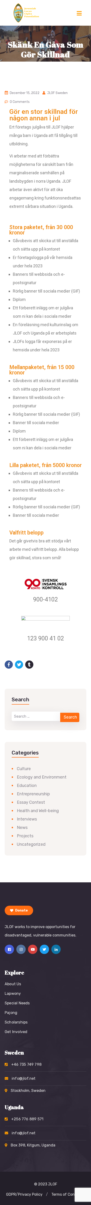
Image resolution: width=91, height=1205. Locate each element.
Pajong (11, 1012)
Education (27, 785)
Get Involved (16, 1032)
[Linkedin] (56, 949)
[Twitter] (44, 949)
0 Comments (20, 102)
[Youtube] (32, 949)
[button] (47, 1194)
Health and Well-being (38, 810)
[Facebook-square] (9, 949)
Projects (25, 835)
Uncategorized (31, 844)
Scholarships (16, 1022)
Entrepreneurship (33, 793)
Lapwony (13, 993)
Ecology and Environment (41, 777)
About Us (13, 984)
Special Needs (17, 1003)
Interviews (27, 819)
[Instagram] (21, 949)
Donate (21, 910)
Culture (24, 768)
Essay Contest (31, 802)
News (22, 827)
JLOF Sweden (57, 93)
